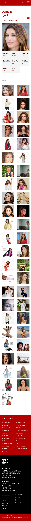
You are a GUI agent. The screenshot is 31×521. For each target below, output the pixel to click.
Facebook (20, 494)
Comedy (18, 441)
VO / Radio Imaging (7, 443)
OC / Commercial (20, 428)
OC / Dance (19, 435)
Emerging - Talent (20, 425)
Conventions (5, 448)
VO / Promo (5, 435)
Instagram (20, 500)
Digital (17, 443)
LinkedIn (19, 502)
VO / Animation (6, 422)
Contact (4, 508)
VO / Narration (5, 438)
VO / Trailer (4, 441)
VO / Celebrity (5, 430)
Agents (4, 498)
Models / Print (5, 451)
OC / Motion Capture (21, 438)
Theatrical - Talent (20, 422)
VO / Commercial (6, 428)
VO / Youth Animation (22, 448)
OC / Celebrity (20, 433)
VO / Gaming (5, 425)
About (4, 501)
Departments (6, 495)
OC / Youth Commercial (22, 430)
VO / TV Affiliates (20, 446)
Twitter (19, 497)
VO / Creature (5, 446)
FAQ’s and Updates (5, 504)
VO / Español (5, 433)
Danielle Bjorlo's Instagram (9, 20)
